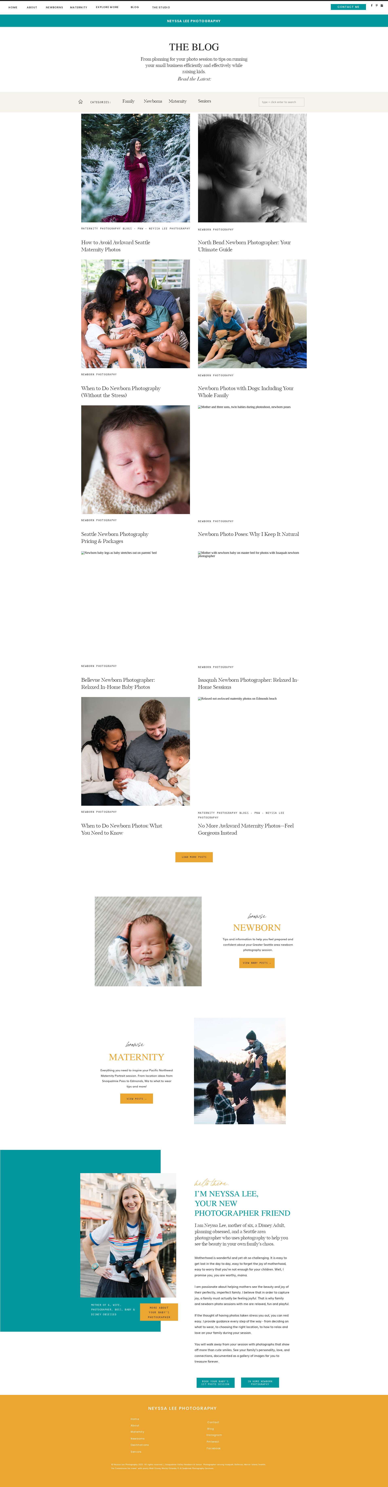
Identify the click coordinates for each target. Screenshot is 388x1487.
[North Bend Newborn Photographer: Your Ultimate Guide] (252, 168)
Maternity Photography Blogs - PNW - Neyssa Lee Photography (135, 228)
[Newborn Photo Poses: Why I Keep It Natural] (252, 459)
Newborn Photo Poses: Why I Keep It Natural (248, 534)
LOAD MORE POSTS (194, 857)
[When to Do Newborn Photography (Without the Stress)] (135, 314)
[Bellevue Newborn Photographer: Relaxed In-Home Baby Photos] (135, 605)
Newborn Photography (216, 229)
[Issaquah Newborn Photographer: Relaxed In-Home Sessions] (252, 605)
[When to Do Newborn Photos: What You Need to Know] (135, 751)
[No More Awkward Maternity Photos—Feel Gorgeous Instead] (252, 751)
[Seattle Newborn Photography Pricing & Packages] (135, 459)
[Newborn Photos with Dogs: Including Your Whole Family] (252, 314)
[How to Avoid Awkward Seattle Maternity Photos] (135, 168)
